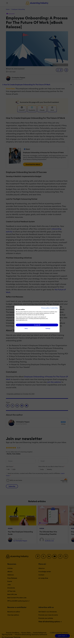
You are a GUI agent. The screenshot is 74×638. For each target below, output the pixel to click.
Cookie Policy (54, 308)
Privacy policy (45, 308)
